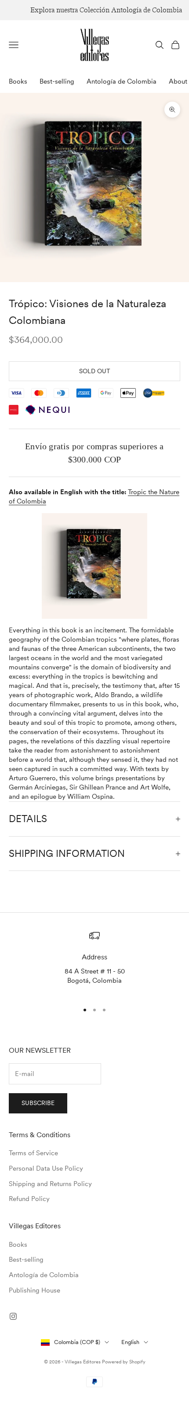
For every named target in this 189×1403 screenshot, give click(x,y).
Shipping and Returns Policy (50, 1184)
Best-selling (57, 81)
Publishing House (34, 1290)
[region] (94, 962)
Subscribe (38, 1102)
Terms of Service (33, 1153)
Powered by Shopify (123, 1362)
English (130, 1342)
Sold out (94, 371)
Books (18, 81)
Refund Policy (29, 1199)
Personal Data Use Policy (46, 1168)
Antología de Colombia (121, 81)
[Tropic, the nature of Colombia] (94, 566)
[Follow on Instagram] (13, 1316)
